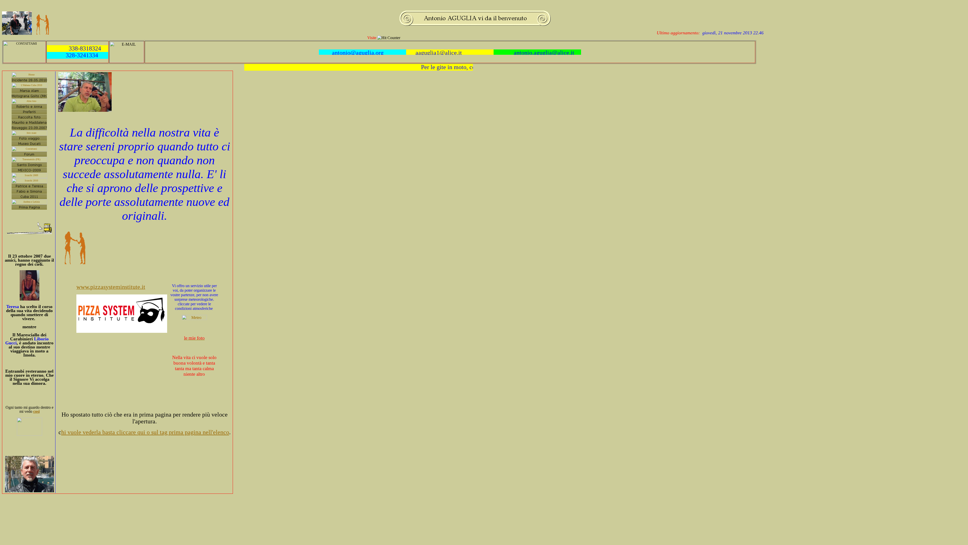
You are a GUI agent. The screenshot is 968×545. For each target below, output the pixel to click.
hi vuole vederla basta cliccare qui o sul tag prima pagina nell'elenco (145, 432)
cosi (36, 411)
